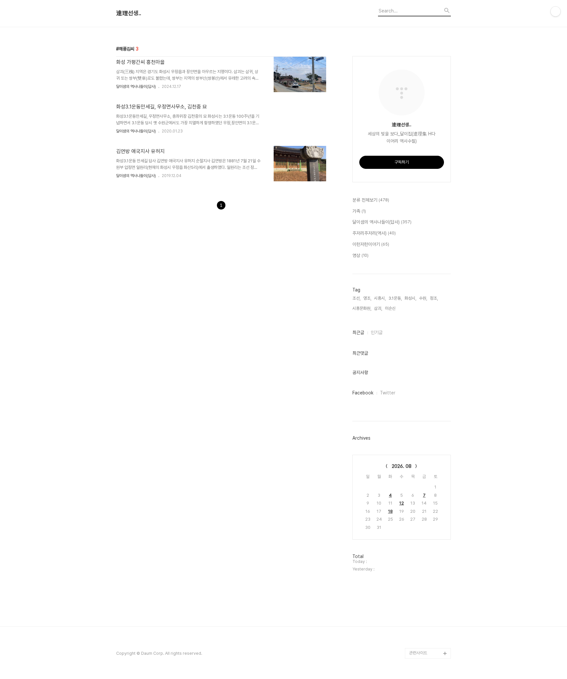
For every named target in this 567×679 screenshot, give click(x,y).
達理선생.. (128, 13)
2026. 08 (401, 466)
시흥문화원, (361, 308)
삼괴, (378, 308)
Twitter (387, 392)
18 (390, 511)
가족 (359, 211)
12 (401, 503)
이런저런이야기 (370, 244)
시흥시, (380, 298)
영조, (367, 298)
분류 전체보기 (370, 200)
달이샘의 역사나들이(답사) (136, 86)
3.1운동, (395, 298)
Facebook (362, 392)
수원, (423, 298)
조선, (356, 298)
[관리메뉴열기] (555, 11)
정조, (434, 298)
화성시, (410, 298)
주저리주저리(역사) (374, 233)
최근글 (358, 332)
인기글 (377, 332)
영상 (360, 255)
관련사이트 (418, 652)
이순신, (391, 308)
